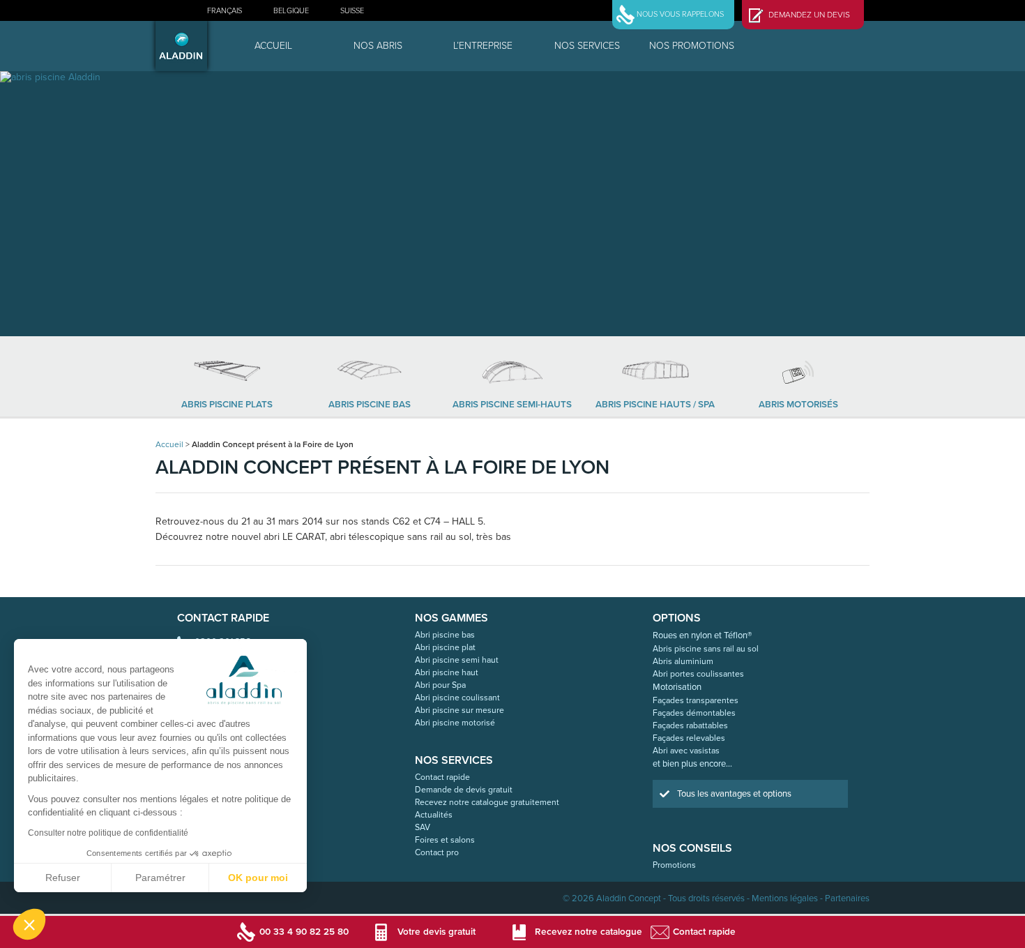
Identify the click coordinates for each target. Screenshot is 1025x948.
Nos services (587, 46)
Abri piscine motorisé (455, 723)
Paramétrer (160, 877)
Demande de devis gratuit (463, 790)
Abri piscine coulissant (457, 697)
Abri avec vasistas (686, 750)
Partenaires (847, 898)
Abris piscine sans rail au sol (706, 649)
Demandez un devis (809, 15)
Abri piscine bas (445, 635)
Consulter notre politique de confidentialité (108, 833)
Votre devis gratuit (436, 932)
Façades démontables (694, 713)
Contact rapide (442, 777)
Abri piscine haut (446, 672)
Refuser (62, 877)
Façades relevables (689, 738)
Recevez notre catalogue (588, 932)
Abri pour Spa (440, 685)
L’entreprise (482, 46)
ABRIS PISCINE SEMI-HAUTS (512, 404)
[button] (29, 924)
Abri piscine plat (445, 647)
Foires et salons (445, 840)
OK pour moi (258, 877)
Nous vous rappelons (680, 14)
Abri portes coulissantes (698, 674)
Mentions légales (785, 898)
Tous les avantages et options (734, 793)
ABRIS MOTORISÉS (798, 404)
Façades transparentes (695, 700)
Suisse (352, 10)
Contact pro (437, 852)
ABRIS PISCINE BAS (369, 404)
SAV (422, 827)
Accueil (273, 46)
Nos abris (378, 46)
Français (224, 10)
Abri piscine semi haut (457, 660)
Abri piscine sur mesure (459, 710)
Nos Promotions (691, 46)
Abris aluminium (683, 661)
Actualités (434, 815)
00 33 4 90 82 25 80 (304, 932)
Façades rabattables (690, 725)
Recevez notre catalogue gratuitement (487, 802)
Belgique (291, 10)
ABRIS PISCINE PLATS (227, 404)
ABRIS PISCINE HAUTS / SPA (655, 404)
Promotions (674, 865)
